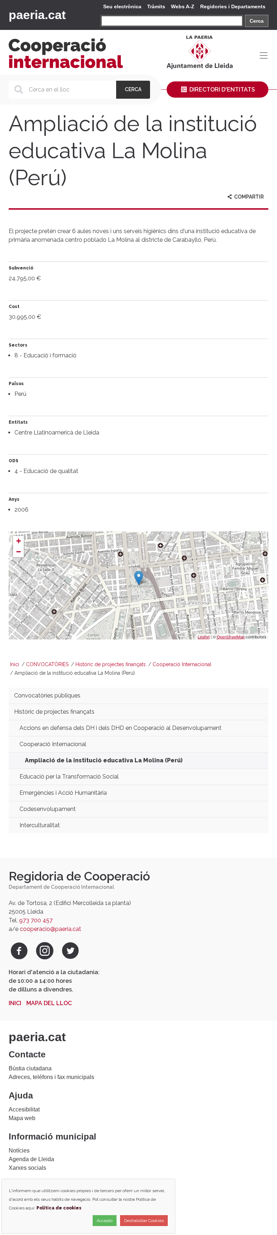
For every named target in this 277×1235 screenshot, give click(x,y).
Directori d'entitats (221, 89)
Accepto (105, 1220)
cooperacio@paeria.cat (50, 929)
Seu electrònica (122, 6)
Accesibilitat (24, 1109)
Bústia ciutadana (30, 1068)
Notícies (19, 1150)
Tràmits (156, 6)
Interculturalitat (39, 825)
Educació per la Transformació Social (69, 776)
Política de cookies (59, 1208)
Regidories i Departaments (232, 6)
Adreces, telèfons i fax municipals (51, 1077)
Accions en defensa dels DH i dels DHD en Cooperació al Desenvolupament (120, 727)
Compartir (248, 197)
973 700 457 (36, 920)
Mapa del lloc (49, 1003)
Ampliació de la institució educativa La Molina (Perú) (104, 760)
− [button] (18, 551)
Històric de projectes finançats (110, 664)
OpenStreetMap (231, 636)
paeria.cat (37, 15)
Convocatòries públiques (47, 695)
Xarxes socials (27, 1168)
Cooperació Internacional (182, 664)
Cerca (257, 21)
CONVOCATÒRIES (47, 664)
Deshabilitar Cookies (144, 1220)
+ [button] (18, 540)
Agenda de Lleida (31, 1159)
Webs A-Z (182, 6)
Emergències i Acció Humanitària (63, 792)
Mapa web (22, 1118)
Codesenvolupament (47, 809)
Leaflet (204, 636)
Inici (14, 664)
